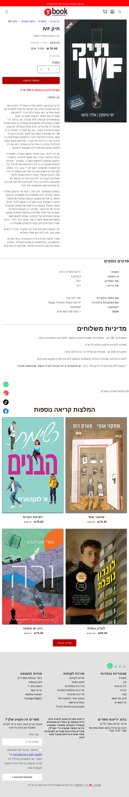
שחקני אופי (96, 517)
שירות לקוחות (76, 678)
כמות (56, 62)
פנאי (124, 694)
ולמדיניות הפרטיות (23, 754)
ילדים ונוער (120, 686)
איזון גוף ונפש (119, 698)
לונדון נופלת (96, 628)
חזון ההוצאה (35, 682)
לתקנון (38, 754)
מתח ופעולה (28, 21)
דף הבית (55, 21)
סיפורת (42, 21)
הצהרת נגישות (76, 702)
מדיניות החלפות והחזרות (70, 690)
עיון (125, 682)
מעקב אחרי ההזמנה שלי (70, 698)
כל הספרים (121, 702)
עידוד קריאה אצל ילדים (113, 724)
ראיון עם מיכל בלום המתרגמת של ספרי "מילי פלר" (108, 729)
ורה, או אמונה (33, 628)
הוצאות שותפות (33, 694)
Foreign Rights (33, 698)
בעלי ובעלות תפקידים (30, 678)
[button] (6, 11)
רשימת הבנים (33, 517)
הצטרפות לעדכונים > (22, 777)
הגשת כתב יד (34, 686)
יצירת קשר (36, 690)
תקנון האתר (78, 682)
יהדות (123, 690)
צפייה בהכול (65, 643)
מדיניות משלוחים (74, 686)
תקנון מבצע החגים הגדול (70, 706)
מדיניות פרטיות (75, 694)
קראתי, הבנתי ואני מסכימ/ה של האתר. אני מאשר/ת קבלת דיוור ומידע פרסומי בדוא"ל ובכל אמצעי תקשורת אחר (23, 759)
